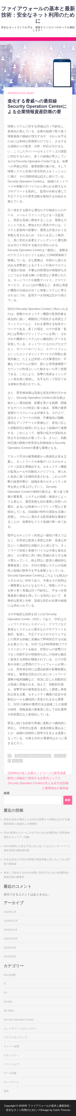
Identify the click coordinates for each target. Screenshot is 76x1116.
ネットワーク (11, 1082)
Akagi (30, 93)
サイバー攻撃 (11, 1046)
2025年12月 (11, 920)
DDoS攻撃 (10, 974)
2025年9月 (10, 947)
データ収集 (10, 1073)
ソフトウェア (11, 1064)
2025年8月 (10, 956)
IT (10, 756)
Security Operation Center (33, 756)
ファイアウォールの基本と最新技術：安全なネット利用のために (38, 15)
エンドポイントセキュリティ (20, 1028)
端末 (6, 1090)
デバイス (17, 761)
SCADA (8, 1001)
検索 (7, 793)
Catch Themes (61, 1109)
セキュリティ (11, 1055)
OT (5, 992)
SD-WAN (9, 1010)
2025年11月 (10, 929)
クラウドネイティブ (15, 1037)
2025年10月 (11, 938)
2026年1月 (10, 911)
